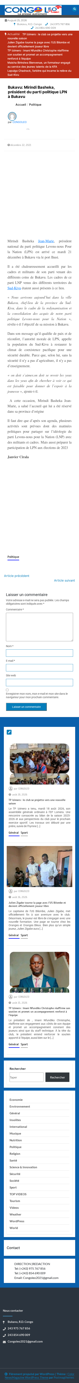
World (14, 1228)
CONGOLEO (19, 122)
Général (14, 833)
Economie (16, 1099)
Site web (11, 675)
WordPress (17, 1221)
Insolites (15, 1120)
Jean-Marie (46, 240)
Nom (9, 646)
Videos (14, 1207)
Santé (13, 1160)
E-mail (10, 660)
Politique (13, 557)
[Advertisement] (39, 194)
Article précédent (16, 576)
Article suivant (64, 580)
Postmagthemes (64, 1377)
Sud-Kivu (14, 287)
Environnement (20, 1106)
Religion (15, 1153)
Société (14, 1180)
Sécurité (15, 1174)
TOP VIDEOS (18, 1194)
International (18, 1126)
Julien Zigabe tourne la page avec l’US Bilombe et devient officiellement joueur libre (37, 904)
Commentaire (15, 609)
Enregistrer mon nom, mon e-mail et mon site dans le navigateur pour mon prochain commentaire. (37, 695)
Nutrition (16, 1140)
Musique (15, 1133)
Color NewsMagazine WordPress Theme (39, 1375)
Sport (24, 833)
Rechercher (18, 1068)
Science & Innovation (23, 1167)
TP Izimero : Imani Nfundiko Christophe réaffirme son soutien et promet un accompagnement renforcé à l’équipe (38, 54)
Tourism (15, 1201)
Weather (15, 1214)
